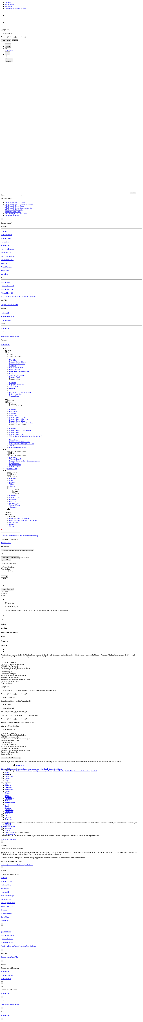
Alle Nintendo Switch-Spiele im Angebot (18, 208)
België (7, 772)
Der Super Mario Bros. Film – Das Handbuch (24, 520)
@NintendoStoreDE (7, 286)
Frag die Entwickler (15, 501)
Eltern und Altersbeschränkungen (12, 769)
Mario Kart (4, 274)
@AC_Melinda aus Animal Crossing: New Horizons (18, 296)
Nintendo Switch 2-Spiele (17, 362)
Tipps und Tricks (14, 505)
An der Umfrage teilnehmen (23, 865)
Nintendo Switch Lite (16, 434)
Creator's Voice (14, 503)
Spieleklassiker (14, 463)
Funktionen (13, 411)
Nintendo (4, 231)
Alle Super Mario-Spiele (13, 212)
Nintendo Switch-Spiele (17, 364)
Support (25, 769)
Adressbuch (9, 6)
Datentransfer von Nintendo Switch (21, 423)
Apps (11, 480)
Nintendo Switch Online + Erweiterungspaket (24, 461)
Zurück (3, 543)
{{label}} (4, 578)
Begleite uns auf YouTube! (9, 305)
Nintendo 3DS (5, 245)
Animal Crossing (6, 267)
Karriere (12, 524)
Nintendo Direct (14, 497)
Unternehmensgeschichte (17, 447)
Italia (6, 784)
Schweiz (8, 825)
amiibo (11, 445)
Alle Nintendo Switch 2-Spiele (15, 202)
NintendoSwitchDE (7, 316)
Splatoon (4, 263)
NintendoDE (5, 313)
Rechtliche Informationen (24, 771)
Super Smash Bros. (7, 260)
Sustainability (69, 771)
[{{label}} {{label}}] (7, 576)
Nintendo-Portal (14, 377)
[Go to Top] (71, 530)
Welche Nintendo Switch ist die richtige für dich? (25, 436)
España (7, 778)
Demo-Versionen (14, 369)
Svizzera (8, 828)
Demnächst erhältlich (16, 367)
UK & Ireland (9, 810)
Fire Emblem (5, 242)
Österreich (8, 819)
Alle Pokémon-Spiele (12, 215)
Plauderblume (13, 440)
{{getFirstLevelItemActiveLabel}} (12, 536)
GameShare (13, 415)
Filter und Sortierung (31, 536)
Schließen (4, 826)
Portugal (8, 802)
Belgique (8, 787)
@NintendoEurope (7, 289)
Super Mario (5, 270)
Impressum (32, 769)
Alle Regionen (10, 834)
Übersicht (8, 2)
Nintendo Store (6, 238)
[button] (73, 350)
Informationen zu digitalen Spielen (20, 392)
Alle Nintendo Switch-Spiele (14, 206)
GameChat (12, 413)
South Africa (9, 800)
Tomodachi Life (6, 253)
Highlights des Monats (16, 385)
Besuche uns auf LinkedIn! (10, 336)
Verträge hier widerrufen (56, 771)
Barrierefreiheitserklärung (82, 771)
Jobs (38, 769)
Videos (11, 484)
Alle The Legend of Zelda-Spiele (16, 214)
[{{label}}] (10, 571)
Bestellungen (9, 4)
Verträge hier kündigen (40, 771)
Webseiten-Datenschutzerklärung (51, 769)
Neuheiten (12, 366)
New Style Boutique (7, 249)
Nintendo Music (14, 466)
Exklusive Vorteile (15, 465)
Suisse (7, 806)
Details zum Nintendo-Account (15, 8)
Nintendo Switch (6, 235)
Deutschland (9, 776)
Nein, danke (5, 839)
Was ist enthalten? (15, 459)
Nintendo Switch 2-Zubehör (18, 419)
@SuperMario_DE (7, 293)
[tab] (71, 765)
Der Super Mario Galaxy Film (19, 518)
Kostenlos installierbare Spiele (19, 371)
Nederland (8, 817)
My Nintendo (13, 522)
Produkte (12, 482)
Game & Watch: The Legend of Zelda (21, 444)
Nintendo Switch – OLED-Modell (20, 430)
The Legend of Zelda (8, 256)
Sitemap (12, 526)
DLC (11, 373)
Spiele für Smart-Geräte (17, 375)
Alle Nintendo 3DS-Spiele (14, 210)
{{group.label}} (6, 560)
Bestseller (12, 388)
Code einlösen (14, 396)
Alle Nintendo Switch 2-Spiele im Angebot (19, 204)
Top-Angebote (14, 386)
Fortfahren (11, 826)
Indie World (13, 499)
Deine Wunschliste (15, 394)
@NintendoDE (6, 282)
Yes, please (13, 839)
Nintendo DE (5, 345)
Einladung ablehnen (7, 865)
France (7, 780)
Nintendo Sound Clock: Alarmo (19, 442)
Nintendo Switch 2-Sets (17, 421)
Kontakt (94, 771)
